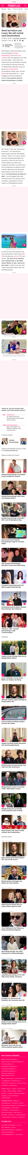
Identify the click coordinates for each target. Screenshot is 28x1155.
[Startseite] (14, 6)
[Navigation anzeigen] (2, 5)
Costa (16, 256)
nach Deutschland (12, 69)
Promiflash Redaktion (19, 38)
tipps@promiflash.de (11, 450)
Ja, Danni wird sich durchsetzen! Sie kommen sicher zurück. (15, 418)
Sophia (3, 73)
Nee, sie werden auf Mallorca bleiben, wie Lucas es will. (14, 428)
